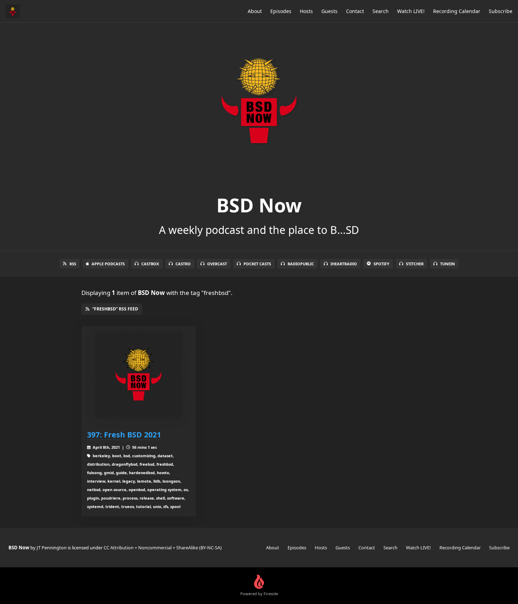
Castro (183, 263)
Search (380, 11)
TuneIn (447, 263)
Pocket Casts (257, 263)
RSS (72, 263)
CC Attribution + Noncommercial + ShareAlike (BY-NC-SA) (163, 547)
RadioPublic (301, 263)
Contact (355, 11)
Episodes (280, 11)
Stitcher (415, 263)
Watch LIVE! (411, 11)
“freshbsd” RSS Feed (115, 309)
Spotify (381, 263)
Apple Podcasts (108, 263)
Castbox (150, 263)
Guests (329, 11)
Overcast (217, 263)
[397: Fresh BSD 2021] (138, 375)
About (255, 11)
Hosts (306, 11)
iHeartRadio (344, 263)
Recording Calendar (456, 11)
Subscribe (500, 11)
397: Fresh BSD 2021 (124, 434)
